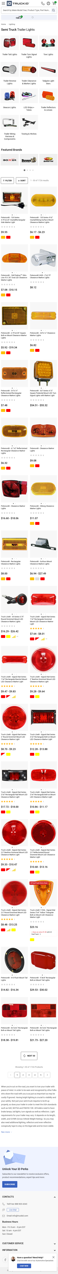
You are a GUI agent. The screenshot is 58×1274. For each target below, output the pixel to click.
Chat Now (24, 1266)
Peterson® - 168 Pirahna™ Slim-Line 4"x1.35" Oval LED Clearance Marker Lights (14, 277)
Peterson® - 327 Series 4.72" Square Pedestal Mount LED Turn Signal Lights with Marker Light (43, 393)
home (3, 24)
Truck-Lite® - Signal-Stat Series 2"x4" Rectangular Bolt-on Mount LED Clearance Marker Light (42, 794)
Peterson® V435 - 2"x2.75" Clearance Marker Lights (40, 276)
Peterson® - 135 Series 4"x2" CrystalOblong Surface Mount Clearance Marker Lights (41, 219)
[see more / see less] (6, 1132)
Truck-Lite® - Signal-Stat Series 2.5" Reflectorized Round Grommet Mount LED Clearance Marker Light (42, 853)
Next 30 (31, 1056)
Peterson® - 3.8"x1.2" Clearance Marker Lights (42, 334)
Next (47, 1075)
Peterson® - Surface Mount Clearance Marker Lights (41, 562)
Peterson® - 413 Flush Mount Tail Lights (14, 979)
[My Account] (48, 3)
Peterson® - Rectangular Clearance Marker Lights (11, 562)
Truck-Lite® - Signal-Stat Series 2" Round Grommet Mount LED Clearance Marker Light (13, 736)
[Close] (53, 1257)
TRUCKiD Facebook (5, 1260)
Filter (8, 180)
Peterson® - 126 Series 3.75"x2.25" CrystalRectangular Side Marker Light (13, 219)
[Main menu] (3, 3)
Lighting (12, 24)
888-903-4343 (21, 1204)
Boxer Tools (10, 160)
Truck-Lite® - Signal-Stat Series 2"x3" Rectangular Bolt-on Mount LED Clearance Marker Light (42, 736)
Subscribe (10, 1184)
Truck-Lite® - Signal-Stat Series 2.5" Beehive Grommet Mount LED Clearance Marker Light (14, 852)
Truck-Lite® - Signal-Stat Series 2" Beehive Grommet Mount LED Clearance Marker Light (42, 679)
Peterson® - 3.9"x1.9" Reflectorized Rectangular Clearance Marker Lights (11, 393)
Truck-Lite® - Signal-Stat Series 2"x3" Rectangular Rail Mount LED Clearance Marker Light (14, 794)
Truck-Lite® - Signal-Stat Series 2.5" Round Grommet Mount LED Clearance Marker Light (13, 912)
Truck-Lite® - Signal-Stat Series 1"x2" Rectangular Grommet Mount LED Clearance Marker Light (42, 620)
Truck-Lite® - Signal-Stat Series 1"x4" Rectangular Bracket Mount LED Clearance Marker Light (14, 679)
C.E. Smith (48, 160)
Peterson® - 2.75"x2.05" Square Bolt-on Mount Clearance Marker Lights (14, 335)
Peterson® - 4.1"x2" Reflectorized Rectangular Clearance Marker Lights (14, 450)
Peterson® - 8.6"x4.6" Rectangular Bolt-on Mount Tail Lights (14, 1029)
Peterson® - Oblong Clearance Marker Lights (42, 507)
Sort (23, 180)
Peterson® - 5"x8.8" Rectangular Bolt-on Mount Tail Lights (42, 979)
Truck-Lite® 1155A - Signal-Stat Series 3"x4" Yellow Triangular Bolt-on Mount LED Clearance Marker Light (42, 913)
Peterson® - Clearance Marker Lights (42, 449)
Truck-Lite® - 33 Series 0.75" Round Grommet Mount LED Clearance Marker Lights (12, 619)
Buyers (29, 160)
